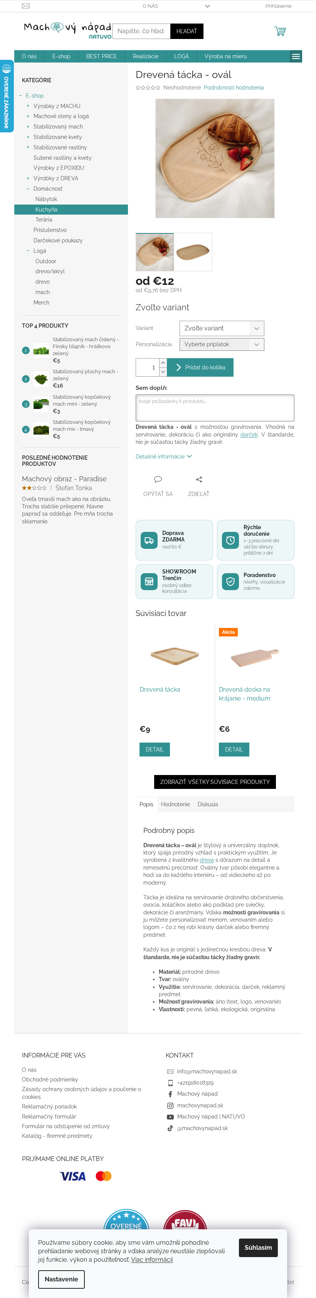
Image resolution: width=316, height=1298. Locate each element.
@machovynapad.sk (202, 1128)
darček (249, 435)
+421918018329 (195, 1083)
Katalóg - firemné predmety (57, 1136)
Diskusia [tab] (208, 804)
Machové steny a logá (61, 116)
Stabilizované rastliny (60, 147)
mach (42, 292)
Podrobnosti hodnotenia (234, 88)
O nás (150, 6)
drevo (42, 282)
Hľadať (186, 31)
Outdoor (45, 261)
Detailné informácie (160, 457)
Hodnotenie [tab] (175, 804)
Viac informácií (152, 1259)
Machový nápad (197, 1094)
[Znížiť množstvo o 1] (163, 371)
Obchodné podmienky (50, 1079)
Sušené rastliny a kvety (63, 158)
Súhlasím (258, 1247)
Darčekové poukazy (58, 240)
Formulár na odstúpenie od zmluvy (66, 1126)
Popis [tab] (146, 804)
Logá (40, 251)
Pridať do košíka (205, 367)
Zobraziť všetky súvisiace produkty (215, 782)
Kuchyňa (46, 209)
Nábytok (46, 199)
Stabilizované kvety (58, 137)
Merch (41, 303)
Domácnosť (48, 189)
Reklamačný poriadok (49, 1106)
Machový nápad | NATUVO (211, 1117)
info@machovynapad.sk (207, 1071)
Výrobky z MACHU (57, 106)
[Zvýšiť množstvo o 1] (163, 363)
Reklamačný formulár (49, 1117)
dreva (207, 860)
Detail (155, 749)
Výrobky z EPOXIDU (59, 168)
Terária (43, 220)
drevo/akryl (50, 271)
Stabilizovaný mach (58, 127)
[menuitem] (29, 56)
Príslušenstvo (50, 230)
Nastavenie (61, 1279)
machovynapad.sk (200, 1105)
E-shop (35, 96)
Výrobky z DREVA (56, 178)
